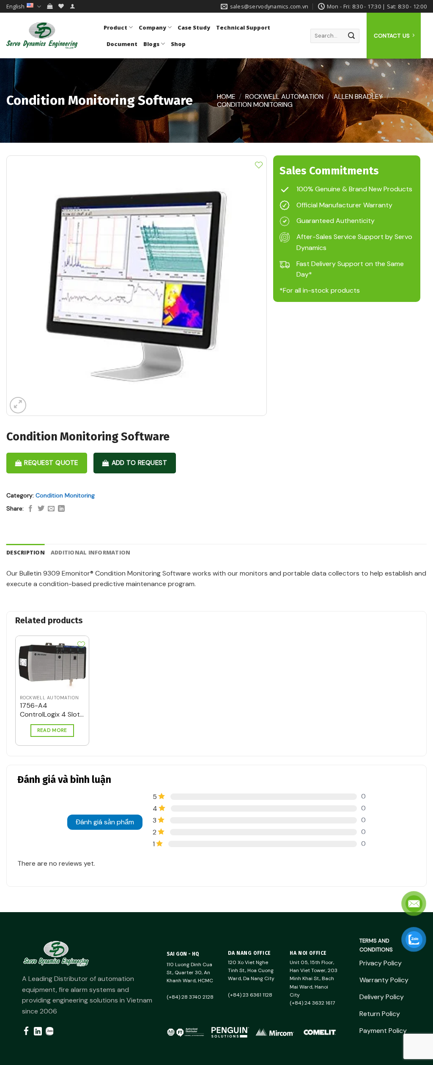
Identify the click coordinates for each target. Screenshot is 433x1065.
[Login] (72, 6)
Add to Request (139, 463)
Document (122, 44)
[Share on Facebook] (30, 509)
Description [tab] (25, 552)
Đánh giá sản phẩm (105, 822)
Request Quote (51, 463)
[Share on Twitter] (41, 509)
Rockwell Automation (284, 96)
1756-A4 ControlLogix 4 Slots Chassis (51, 710)
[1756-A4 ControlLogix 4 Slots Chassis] (52, 663)
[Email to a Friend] (51, 509)
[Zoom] (18, 405)
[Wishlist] (61, 6)
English (15, 6)
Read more (52, 730)
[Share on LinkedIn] (61, 509)
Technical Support (243, 27)
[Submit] (351, 36)
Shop (178, 44)
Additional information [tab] (91, 552)
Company (152, 27)
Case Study (194, 27)
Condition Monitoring (255, 104)
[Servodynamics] (48, 35)
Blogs (151, 44)
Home (226, 96)
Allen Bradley (358, 96)
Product (115, 27)
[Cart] (49, 6)
